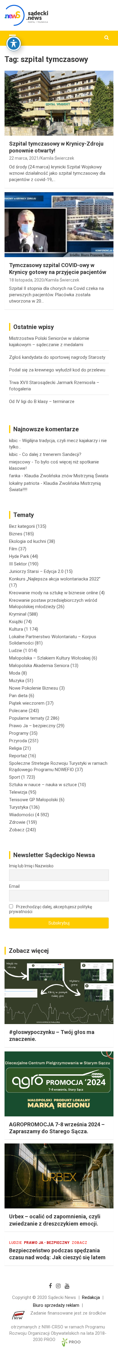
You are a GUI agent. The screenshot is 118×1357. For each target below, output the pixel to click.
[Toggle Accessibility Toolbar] (13, 43)
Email (14, 886)
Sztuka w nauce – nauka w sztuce (43, 784)
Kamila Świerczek (57, 158)
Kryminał (17, 614)
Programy (18, 733)
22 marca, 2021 (24, 158)
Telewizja (18, 792)
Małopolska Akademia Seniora (39, 665)
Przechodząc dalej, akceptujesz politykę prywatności (50, 909)
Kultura (16, 629)
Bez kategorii (22, 526)
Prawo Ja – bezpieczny (32, 725)
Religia (15, 748)
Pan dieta (18, 695)
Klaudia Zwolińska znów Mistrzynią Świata (66, 475)
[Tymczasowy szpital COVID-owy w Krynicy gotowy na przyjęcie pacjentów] (59, 224)
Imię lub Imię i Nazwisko (31, 865)
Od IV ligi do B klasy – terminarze (41, 401)
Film (13, 549)
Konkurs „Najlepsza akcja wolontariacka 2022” (54, 579)
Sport (14, 777)
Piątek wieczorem (26, 703)
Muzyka (16, 680)
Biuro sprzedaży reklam (56, 1305)
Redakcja (91, 1297)
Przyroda (18, 740)
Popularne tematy (26, 718)
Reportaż (18, 756)
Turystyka (18, 807)
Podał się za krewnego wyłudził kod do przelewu (57, 370)
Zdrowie (17, 822)
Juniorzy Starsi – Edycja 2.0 (36, 571)
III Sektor (18, 564)
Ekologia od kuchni (27, 541)
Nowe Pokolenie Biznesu (33, 688)
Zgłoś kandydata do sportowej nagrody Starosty (57, 357)
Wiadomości (21, 814)
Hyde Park (19, 556)
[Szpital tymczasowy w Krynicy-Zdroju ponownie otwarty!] (59, 103)
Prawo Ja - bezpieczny (47, 1243)
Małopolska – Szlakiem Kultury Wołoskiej (49, 658)
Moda (14, 673)
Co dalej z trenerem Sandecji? (51, 454)
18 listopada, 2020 (26, 280)
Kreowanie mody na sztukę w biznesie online (53, 592)
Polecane (18, 710)
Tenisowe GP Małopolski (33, 799)
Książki (16, 621)
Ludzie (15, 650)
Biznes (15, 534)
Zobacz (17, 829)
